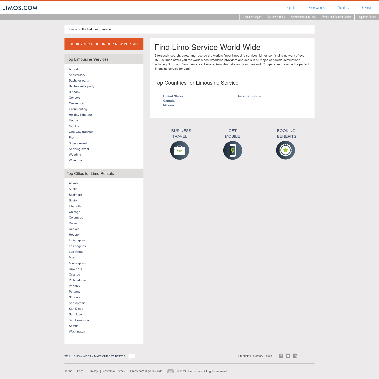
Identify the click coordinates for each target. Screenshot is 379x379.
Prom (72, 137)
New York (75, 268)
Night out (75, 126)
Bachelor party (79, 80)
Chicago (74, 212)
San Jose (75, 314)
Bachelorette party (81, 86)
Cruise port (76, 103)
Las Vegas (76, 251)
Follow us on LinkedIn (295, 356)
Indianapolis (77, 240)
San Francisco (79, 320)
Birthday (74, 92)
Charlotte (75, 206)
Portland (74, 291)
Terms (68, 371)
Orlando (74, 274)
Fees (80, 371)
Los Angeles (77, 246)
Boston (74, 200)
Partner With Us (276, 17)
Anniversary (77, 75)
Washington (77, 331)
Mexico (168, 105)
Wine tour (75, 160)
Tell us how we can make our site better (94, 356)
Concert (74, 97)
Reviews (367, 7)
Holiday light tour (80, 114)
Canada (169, 100)
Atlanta (74, 183)
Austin (73, 189)
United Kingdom (249, 96)
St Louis (74, 297)
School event (78, 143)
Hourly (73, 120)
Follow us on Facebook (281, 356)
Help (269, 356)
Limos (73, 29)
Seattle (74, 325)
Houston (74, 234)
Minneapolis (77, 263)
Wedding (75, 154)
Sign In (291, 7)
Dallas (73, 223)
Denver (74, 229)
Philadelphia (77, 280)
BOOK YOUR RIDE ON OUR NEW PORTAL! (104, 44)
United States (173, 96)
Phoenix (74, 286)
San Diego (76, 308)
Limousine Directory (250, 356)
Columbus (76, 217)
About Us (343, 7)
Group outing (78, 109)
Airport (73, 69)
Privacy (93, 371)
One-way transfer (81, 131)
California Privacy (114, 371)
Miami (73, 257)
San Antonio (77, 303)
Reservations (317, 7)
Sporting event (79, 149)
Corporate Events (367, 17)
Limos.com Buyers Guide (146, 371)
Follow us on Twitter (288, 356)
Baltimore (75, 194)
